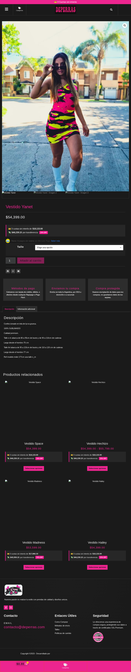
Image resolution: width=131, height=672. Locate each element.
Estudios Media (61, 653)
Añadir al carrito (30, 260)
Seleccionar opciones (33, 468)
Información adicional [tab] (26, 309)
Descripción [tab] (9, 309)
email (8, 623)
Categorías (19, 10)
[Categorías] (19, 8)
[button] (111, 9)
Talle (20, 246)
